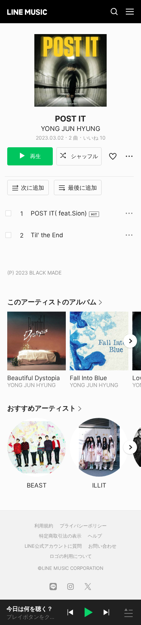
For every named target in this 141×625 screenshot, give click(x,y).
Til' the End (47, 235)
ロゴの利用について (71, 556)
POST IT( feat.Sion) (59, 213)
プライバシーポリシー (83, 526)
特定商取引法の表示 (60, 536)
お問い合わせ (102, 546)
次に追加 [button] (32, 187)
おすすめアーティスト (44, 411)
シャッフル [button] (83, 156)
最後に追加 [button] (82, 187)
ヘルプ (95, 536)
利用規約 (43, 526)
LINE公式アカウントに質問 (53, 546)
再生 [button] (35, 156)
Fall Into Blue (99, 378)
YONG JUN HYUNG (70, 128)
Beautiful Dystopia (36, 378)
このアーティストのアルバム (55, 304)
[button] (88, 613)
